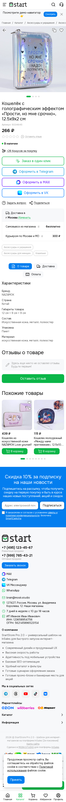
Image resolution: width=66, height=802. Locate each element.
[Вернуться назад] (4, 30)
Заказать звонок (15, 565)
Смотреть (50, 14)
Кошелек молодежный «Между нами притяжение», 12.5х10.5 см (48, 441)
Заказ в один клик (36, 161)
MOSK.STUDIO (26, 747)
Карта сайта (33, 743)
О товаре (23, 266)
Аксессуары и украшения (40, 22)
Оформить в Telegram (36, 172)
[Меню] (4, 4)
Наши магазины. (34, 606)
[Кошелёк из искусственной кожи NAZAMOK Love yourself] (17, 415)
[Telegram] (6, 694)
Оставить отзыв (33, 379)
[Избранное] (61, 30)
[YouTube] (26, 694)
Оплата (36, 274)
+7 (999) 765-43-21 (17, 555)
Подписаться (52, 505)
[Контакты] (61, 4)
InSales (55, 747)
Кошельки (41, 253)
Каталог (19, 22)
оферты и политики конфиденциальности (32, 514)
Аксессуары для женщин (17, 253)
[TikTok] (36, 694)
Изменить (24, 217)
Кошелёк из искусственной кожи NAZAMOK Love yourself (17, 441)
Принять (16, 780)
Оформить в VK (36, 193)
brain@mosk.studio (18, 597)
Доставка (48, 266)
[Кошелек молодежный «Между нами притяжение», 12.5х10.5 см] (49, 415)
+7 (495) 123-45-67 (17, 548)
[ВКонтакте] (45, 694)
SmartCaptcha (13, 518)
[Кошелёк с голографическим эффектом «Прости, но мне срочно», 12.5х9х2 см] (33, 59)
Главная (6, 22)
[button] (28, 96)
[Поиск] (53, 4)
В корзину (17, 451)
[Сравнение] (54, 30)
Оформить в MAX (36, 182)
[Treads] (16, 694)
